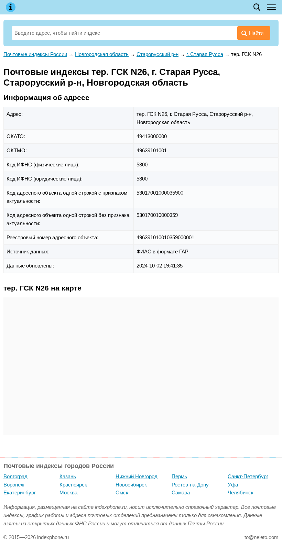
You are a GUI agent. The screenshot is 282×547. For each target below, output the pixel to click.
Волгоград (15, 476)
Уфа (233, 485)
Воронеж (13, 485)
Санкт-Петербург (248, 476)
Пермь (179, 476)
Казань (67, 476)
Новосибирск (131, 485)
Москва (68, 492)
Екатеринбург (19, 492)
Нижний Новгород (137, 476)
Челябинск (240, 492)
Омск (122, 492)
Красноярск (73, 485)
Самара (181, 492)
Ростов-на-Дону (190, 485)
